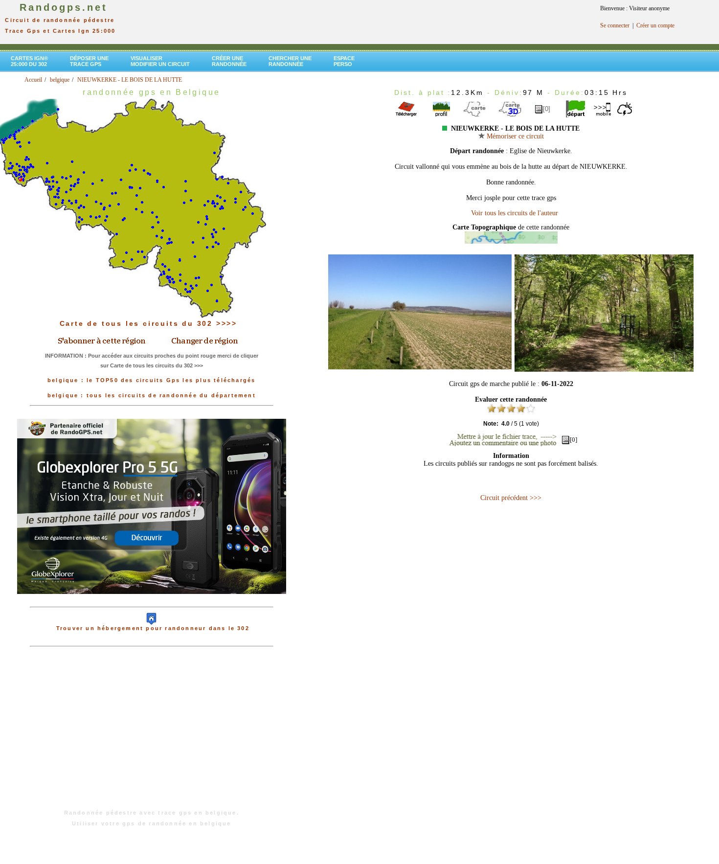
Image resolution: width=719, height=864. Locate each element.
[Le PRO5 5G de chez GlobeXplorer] (151, 601)
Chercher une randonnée (290, 61)
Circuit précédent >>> (510, 497)
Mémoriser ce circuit (514, 136)
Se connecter (614, 25)
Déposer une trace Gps (89, 61)
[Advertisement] (151, 732)
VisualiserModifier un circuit (160, 61)
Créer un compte (655, 25)
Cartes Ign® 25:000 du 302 (29, 61)
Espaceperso (344, 61)
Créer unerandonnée (229, 61)
